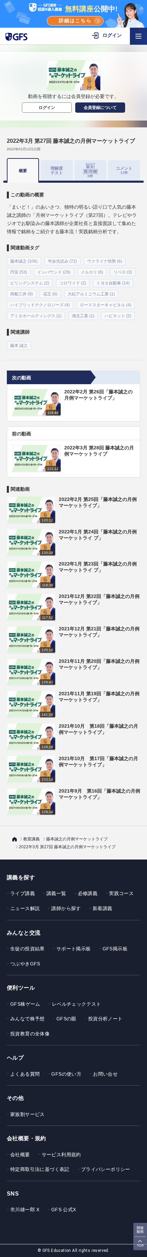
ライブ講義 (22, 893)
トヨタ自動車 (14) (113, 283)
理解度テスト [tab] (57, 170)
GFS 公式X (63, 1209)
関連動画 (140, 1229)
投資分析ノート (105, 1018)
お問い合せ (105, 1074)
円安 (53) (18, 272)
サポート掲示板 (73, 948)
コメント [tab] (124, 170)
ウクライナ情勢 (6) (104, 261)
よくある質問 (25, 1074)
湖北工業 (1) (83, 315)
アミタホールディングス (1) (36, 315)
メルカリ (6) (92, 272)
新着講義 (102, 908)
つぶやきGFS (25, 963)
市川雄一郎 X (25, 1209)
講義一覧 (56, 893)
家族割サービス (27, 1114)
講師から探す (66, 908)
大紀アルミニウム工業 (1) (91, 294)
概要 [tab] (23, 170)
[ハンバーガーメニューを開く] (138, 36)
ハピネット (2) (118, 315)
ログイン (47, 107)
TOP (140, 1245)
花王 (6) (50, 294)
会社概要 (20, 1154)
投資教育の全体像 (30, 1033)
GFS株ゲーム (25, 1004)
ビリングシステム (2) (29, 283)
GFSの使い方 (66, 1074)
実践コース (121, 893)
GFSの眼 (66, 1018)
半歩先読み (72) (62, 261)
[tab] (91, 170)
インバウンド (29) (53, 272)
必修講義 (88, 893)
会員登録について (100, 107)
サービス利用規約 (61, 1154)
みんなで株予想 (27, 1018)
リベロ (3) (122, 272)
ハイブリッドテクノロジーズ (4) (40, 305)
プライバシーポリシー (105, 1169)
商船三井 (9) (21, 294)
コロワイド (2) (72, 283)
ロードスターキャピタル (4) (105, 305)
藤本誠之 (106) (24, 261)
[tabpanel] (73, 266)
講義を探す (21, 877)
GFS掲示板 (115, 948)
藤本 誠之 (19, 345)
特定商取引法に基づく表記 (39, 1169)
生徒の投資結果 (27, 948)
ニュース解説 (25, 908)
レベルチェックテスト (76, 1004)
